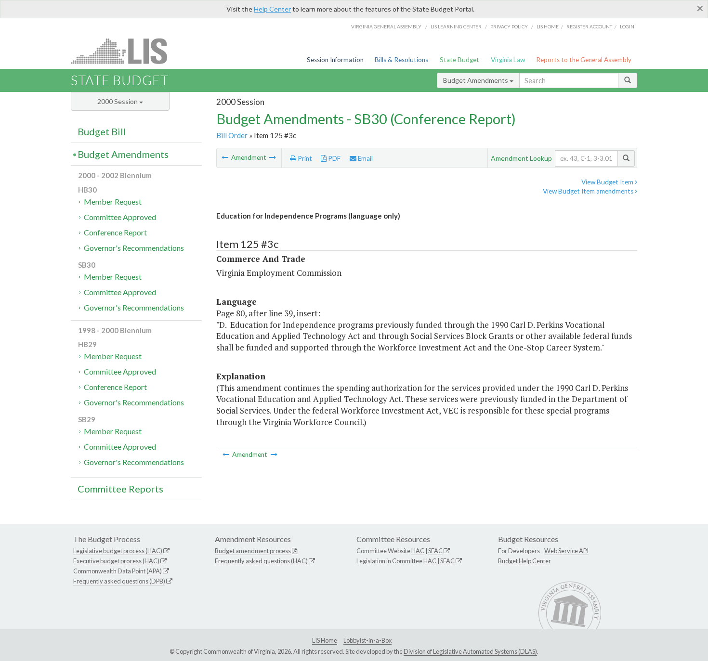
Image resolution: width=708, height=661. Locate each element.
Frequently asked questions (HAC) (261, 561)
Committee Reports (120, 488)
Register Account (589, 26)
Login (627, 26)
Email (364, 158)
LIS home (548, 26)
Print (304, 158)
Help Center (272, 9)
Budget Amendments (476, 80)
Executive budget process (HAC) (116, 561)
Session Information (335, 60)
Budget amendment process (253, 551)
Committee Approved (120, 216)
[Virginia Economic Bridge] (226, 157)
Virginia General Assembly (386, 26)
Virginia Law (508, 60)
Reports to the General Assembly (583, 60)
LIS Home (324, 640)
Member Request (113, 201)
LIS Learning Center (456, 26)
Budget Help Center (524, 561)
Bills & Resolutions (401, 60)
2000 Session (118, 101)
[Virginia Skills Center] (272, 157)
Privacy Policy (509, 26)
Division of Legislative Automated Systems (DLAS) (470, 651)
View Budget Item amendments (589, 191)
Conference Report (115, 232)
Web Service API (566, 551)
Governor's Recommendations (134, 247)
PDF (334, 158)
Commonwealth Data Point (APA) (117, 571)
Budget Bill (102, 131)
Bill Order (232, 135)
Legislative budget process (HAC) (117, 551)
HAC (417, 551)
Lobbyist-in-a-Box (367, 640)
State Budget (459, 60)
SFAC (435, 551)
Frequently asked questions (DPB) (119, 581)
